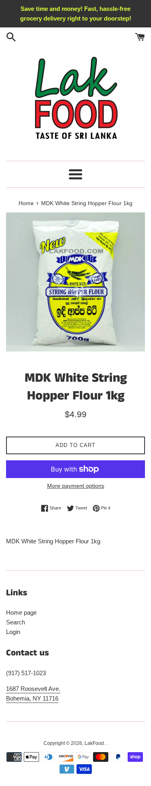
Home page (21, 612)
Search (15, 622)
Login (13, 631)
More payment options (75, 485)
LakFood (94, 743)
